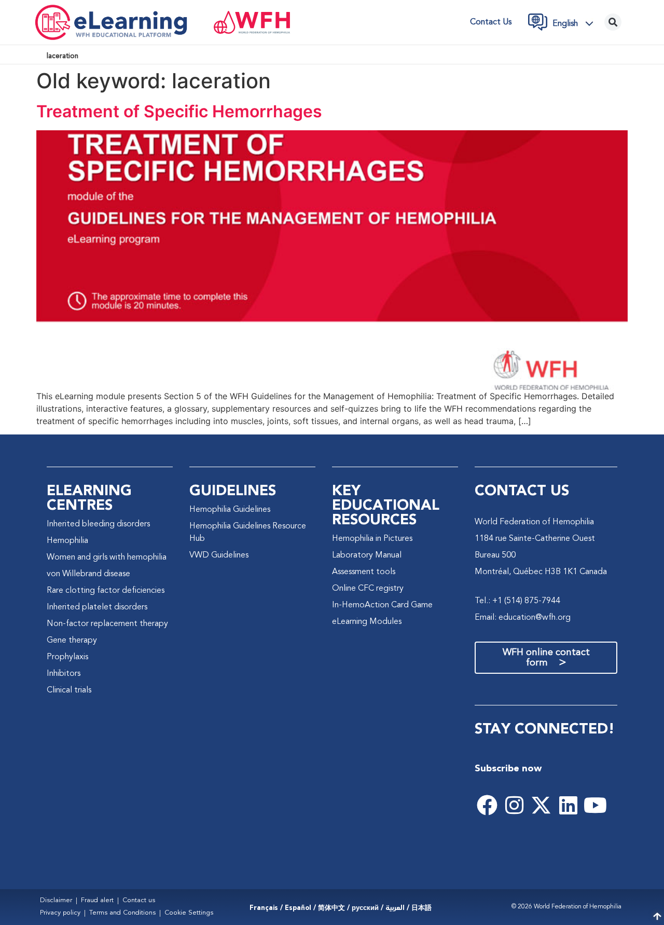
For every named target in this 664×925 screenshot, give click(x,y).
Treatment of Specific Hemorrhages (179, 111)
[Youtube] (595, 805)
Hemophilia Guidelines (229, 510)
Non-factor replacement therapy (107, 624)
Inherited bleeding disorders (98, 524)
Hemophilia (67, 541)
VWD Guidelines (218, 555)
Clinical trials (69, 690)
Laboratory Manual (367, 555)
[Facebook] (487, 805)
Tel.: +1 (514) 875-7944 (517, 601)
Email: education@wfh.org (523, 618)
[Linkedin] (568, 805)
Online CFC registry (368, 588)
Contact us (490, 22)
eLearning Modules (367, 622)
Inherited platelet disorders (97, 607)
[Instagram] (514, 805)
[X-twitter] (541, 805)
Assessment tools (363, 572)
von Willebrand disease (88, 574)
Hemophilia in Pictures (372, 539)
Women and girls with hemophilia (107, 557)
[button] (575, 23)
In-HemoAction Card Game (382, 605)
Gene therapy (72, 640)
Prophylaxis (67, 657)
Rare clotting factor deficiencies (105, 591)
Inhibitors (63, 674)
